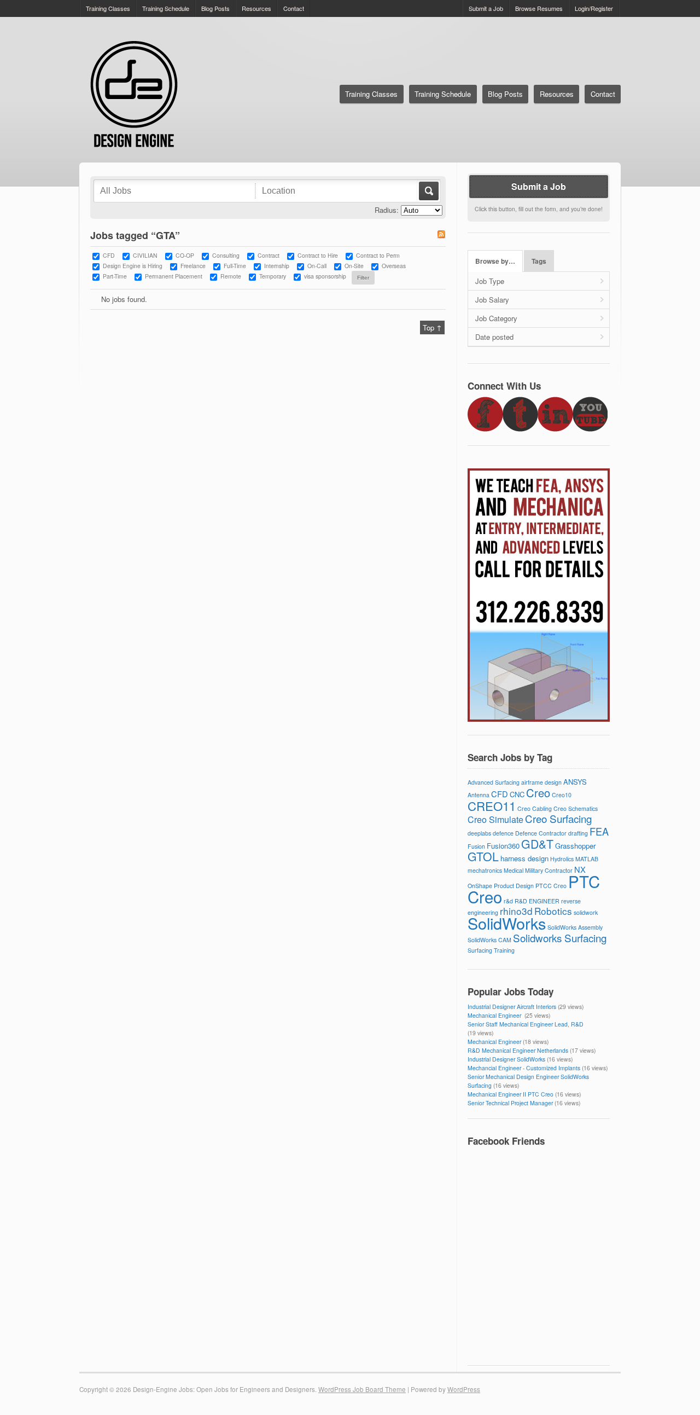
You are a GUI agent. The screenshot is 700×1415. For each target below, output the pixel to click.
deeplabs (479, 833)
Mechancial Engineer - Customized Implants (524, 1068)
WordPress (463, 1389)
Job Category (496, 318)
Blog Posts (215, 8)
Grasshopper (575, 845)
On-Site (354, 266)
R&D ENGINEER (537, 901)
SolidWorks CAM (489, 940)
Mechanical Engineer (495, 1015)
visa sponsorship (325, 276)
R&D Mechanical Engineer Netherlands (518, 1050)
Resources (256, 8)
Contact (293, 8)
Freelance (193, 266)
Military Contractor (549, 870)
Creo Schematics (575, 808)
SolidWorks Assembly (575, 927)
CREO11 (492, 805)
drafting (578, 833)
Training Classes (108, 8)
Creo (538, 793)
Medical (513, 870)
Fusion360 (503, 845)
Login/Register (594, 8)
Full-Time (235, 266)
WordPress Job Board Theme (362, 1389)
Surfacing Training (491, 950)
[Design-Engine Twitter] (520, 428)
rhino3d (516, 911)
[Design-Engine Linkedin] (555, 428)
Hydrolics (562, 859)
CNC (517, 794)
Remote (230, 276)
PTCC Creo (551, 886)
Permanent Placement (173, 276)
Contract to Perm (378, 255)
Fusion (476, 846)
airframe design (541, 782)
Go (428, 191)
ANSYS (575, 781)
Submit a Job (486, 8)
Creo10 (561, 795)
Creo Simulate (495, 819)
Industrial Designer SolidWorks (506, 1059)
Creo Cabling (534, 808)
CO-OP (185, 255)
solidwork (586, 912)
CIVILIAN (145, 255)
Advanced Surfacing (494, 782)
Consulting (226, 255)
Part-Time (115, 276)
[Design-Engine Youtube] (590, 428)
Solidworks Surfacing (559, 937)
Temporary (272, 276)
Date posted (494, 337)
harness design (524, 858)
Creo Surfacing (558, 818)
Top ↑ (432, 327)
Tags (539, 261)
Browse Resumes (539, 8)
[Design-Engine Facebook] (485, 428)
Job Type (489, 281)
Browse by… (495, 261)
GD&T (537, 844)
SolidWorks (507, 923)
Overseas (394, 266)
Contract (268, 255)
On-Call (316, 266)
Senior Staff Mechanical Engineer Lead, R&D (526, 1024)
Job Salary (492, 299)
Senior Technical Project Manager (510, 1103)
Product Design (514, 886)
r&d (508, 901)
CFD (109, 255)
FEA (599, 831)
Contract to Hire (318, 255)
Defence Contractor (541, 833)
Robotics (553, 911)
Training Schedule (165, 8)
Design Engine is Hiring (132, 266)
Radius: (387, 210)
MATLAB (586, 859)
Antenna (478, 795)
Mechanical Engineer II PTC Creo (510, 1094)
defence (503, 833)
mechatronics (485, 870)
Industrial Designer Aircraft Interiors (512, 1006)
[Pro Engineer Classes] (539, 718)
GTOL (483, 856)
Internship (276, 266)
